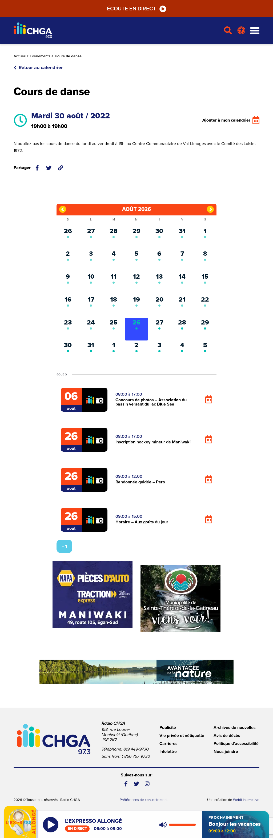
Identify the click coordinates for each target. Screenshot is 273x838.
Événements (40, 56)
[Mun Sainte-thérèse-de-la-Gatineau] (180, 598)
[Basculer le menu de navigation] (254, 30)
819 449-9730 (136, 749)
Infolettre (168, 751)
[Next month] (210, 209)
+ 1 (64, 546)
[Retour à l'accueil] (116, 30)
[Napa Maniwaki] (93, 594)
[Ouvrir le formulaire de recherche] (228, 30)
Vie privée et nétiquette (181, 735)
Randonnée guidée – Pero (140, 482)
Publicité (167, 727)
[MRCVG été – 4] (136, 672)
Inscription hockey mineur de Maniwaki (153, 442)
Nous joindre (226, 751)
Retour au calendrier (41, 67)
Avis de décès (227, 735)
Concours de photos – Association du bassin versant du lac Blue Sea (151, 402)
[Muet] (162, 824)
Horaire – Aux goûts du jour (141, 522)
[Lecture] (51, 825)
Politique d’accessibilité (236, 743)
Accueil (20, 56)
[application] (176, 825)
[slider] (182, 824)
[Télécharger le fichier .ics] (208, 399)
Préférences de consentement (143, 800)
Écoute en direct (131, 9)
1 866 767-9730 (136, 756)
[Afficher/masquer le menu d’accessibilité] (241, 30)
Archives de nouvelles (235, 727)
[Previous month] (62, 209)
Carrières (168, 743)
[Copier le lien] (60, 168)
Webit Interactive (246, 800)
